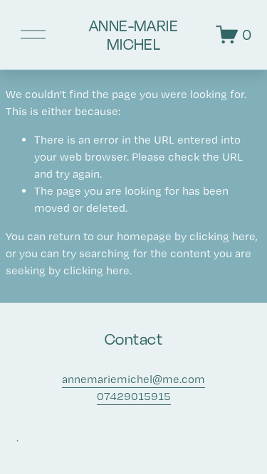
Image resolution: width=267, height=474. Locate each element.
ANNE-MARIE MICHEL (134, 34)
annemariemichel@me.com (133, 379)
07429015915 (134, 396)
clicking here (222, 236)
